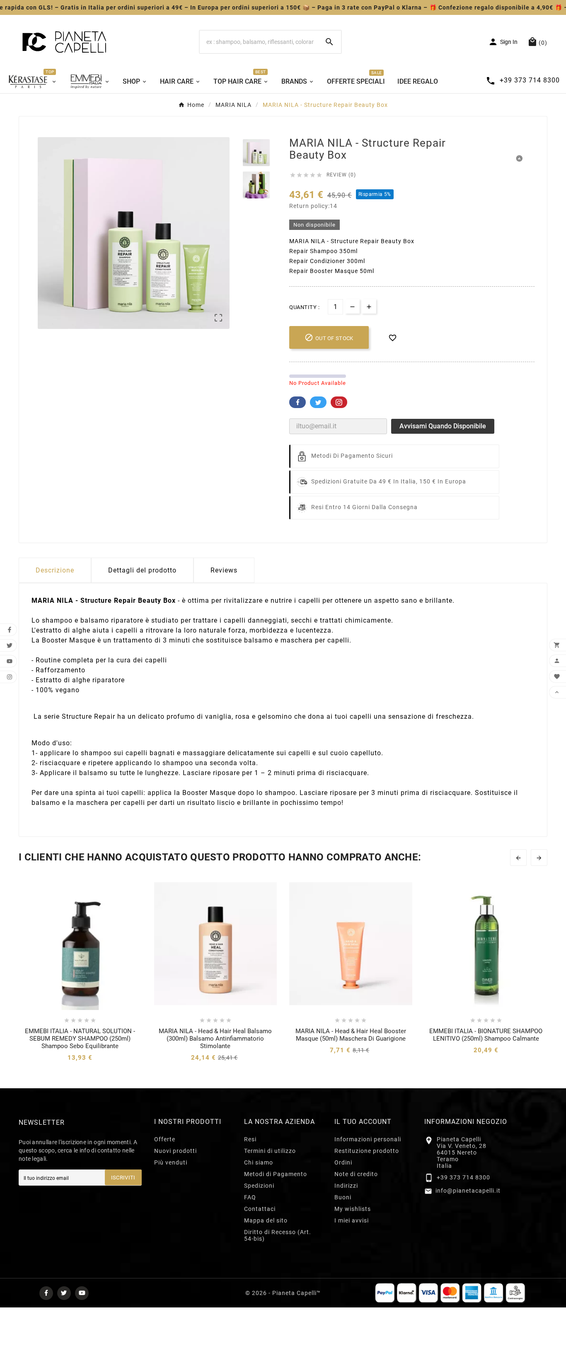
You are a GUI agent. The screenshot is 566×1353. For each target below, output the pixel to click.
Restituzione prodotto (366, 1151)
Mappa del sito (266, 1220)
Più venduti (170, 1162)
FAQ (250, 1197)
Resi (250, 1139)
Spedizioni (259, 1185)
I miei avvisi (351, 1220)
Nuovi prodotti (175, 1151)
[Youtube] (82, 1293)
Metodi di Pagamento (275, 1174)
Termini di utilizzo (270, 1151)
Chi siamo (258, 1162)
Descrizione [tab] (55, 570)
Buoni (342, 1197)
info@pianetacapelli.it (468, 1190)
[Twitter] (64, 1293)
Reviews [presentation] (223, 570)
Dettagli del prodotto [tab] (142, 570)
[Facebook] (46, 1293)
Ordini (343, 1162)
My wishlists (352, 1209)
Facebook (297, 402)
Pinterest (339, 402)
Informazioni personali (367, 1139)
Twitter (318, 402)
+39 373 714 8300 (463, 1177)
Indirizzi (346, 1185)
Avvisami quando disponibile (442, 426)
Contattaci (260, 1209)
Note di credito (356, 1174)
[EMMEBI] (89, 81)
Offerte (164, 1139)
